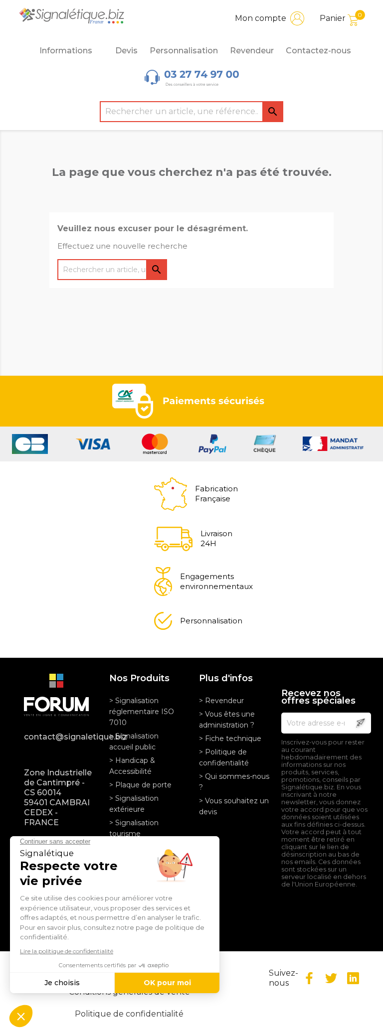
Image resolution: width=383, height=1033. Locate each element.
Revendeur (252, 50)
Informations (65, 50)
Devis (126, 50)
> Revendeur (221, 700)
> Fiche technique (230, 738)
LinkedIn (353, 978)
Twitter (331, 978)
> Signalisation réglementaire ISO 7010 (141, 711)
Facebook (309, 978)
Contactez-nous (318, 50)
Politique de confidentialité (129, 1014)
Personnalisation (184, 50)
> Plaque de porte (140, 784)
